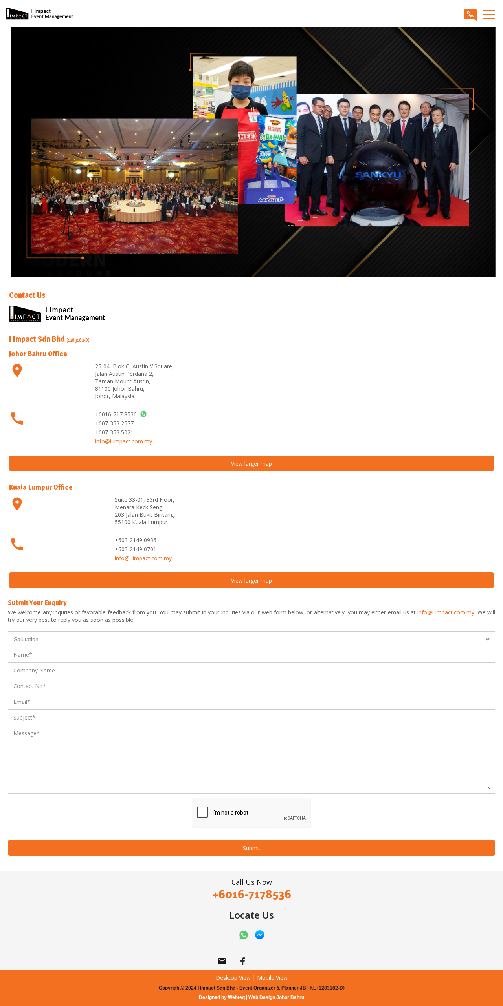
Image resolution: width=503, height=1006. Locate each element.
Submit (252, 848)
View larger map (251, 463)
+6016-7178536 (251, 894)
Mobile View (272, 977)
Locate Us (251, 914)
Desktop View (233, 977)
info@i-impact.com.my (123, 441)
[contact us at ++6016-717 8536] (143, 414)
